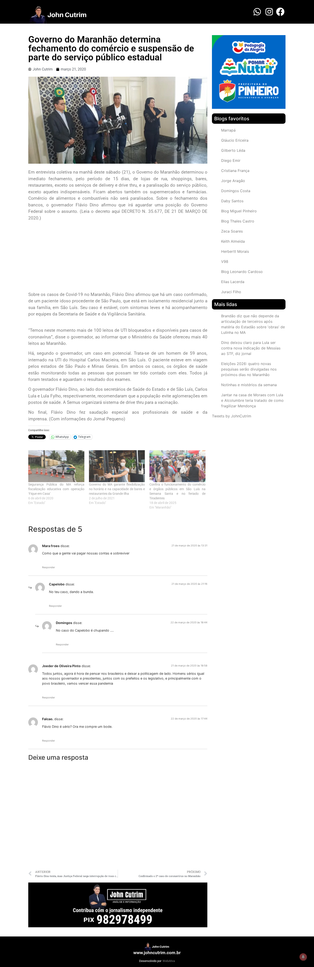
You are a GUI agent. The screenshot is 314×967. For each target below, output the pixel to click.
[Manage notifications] (303, 957)
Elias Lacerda (232, 281)
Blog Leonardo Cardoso (242, 271)
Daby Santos (232, 201)
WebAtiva (169, 961)
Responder (48, 567)
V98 (224, 261)
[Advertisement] (117, 257)
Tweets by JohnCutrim (231, 416)
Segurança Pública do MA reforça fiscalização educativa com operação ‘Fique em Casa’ (56, 489)
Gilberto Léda (233, 150)
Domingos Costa (235, 190)
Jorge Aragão (233, 180)
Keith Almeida (233, 241)
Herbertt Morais (235, 251)
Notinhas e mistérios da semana (249, 384)
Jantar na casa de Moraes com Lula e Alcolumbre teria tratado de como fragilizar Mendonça (252, 400)
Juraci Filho (231, 292)
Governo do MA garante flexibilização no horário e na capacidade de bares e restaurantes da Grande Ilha (117, 489)
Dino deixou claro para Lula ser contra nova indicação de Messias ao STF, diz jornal (250, 348)
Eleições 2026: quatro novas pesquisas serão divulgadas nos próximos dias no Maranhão (249, 369)
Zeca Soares (232, 231)
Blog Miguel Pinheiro (239, 211)
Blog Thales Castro (237, 221)
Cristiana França (235, 170)
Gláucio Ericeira (234, 140)
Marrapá (228, 130)
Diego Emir (230, 160)
